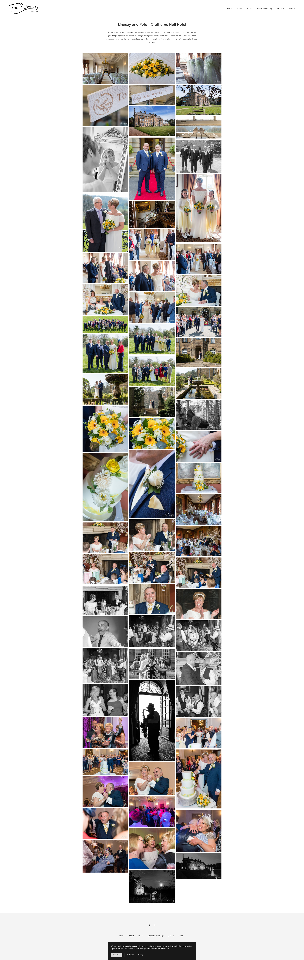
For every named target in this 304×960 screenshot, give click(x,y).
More (291, 8)
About (239, 8)
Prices (249, 8)
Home (229, 8)
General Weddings (265, 8)
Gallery (280, 8)
